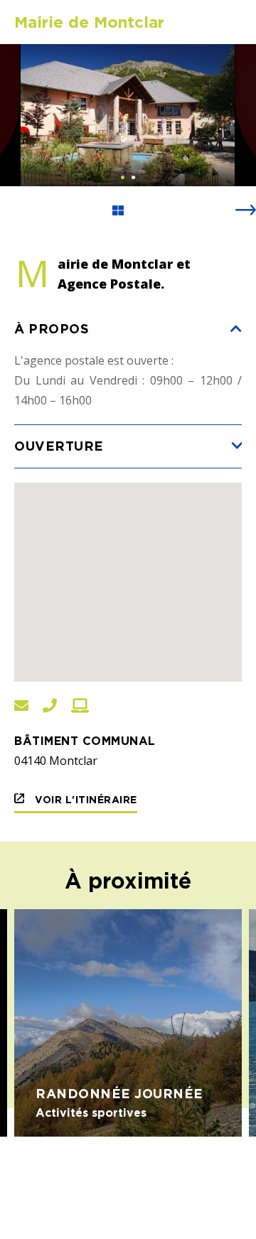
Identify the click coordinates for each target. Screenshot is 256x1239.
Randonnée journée (119, 1093)
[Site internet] (80, 706)
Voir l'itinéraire (84, 799)
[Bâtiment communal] (128, 115)
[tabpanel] (128, 115)
